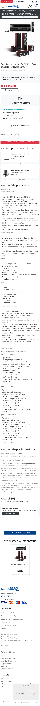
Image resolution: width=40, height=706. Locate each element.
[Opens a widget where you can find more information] (26, 694)
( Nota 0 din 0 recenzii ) (17, 70)
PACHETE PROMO (23, 533)
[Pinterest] (18, 134)
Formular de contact (8, 661)
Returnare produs (7, 669)
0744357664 (7, 596)
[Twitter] (11, 134)
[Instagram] (15, 134)
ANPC (2, 686)
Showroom (5, 646)
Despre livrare (6, 664)
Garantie (9, 115)
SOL (2, 689)
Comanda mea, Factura (10, 658)
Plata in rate (5, 666)
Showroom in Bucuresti (15, 110)
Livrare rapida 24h (13, 113)
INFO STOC (12, 90)
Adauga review (10, 513)
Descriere (8, 142)
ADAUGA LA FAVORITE (21, 126)
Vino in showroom (7, 1)
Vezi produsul (21, 163)
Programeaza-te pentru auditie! (12, 619)
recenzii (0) (31, 142)
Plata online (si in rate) (14, 118)
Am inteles (21, 17)
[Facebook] (8, 134)
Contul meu (5, 656)
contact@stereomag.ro (14, 492)
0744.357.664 (5, 622)
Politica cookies (6, 681)
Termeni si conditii (7, 679)
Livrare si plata (19, 142)
